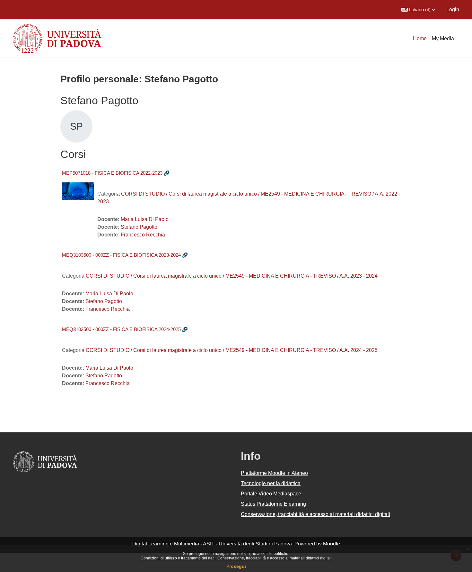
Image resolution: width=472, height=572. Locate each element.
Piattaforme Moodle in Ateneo (274, 473)
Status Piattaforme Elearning (273, 504)
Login (452, 9)
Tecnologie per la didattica (271, 483)
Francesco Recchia (143, 234)
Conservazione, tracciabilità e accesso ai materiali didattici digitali (274, 558)
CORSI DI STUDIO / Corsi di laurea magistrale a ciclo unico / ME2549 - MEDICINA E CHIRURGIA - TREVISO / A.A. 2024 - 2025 (232, 350)
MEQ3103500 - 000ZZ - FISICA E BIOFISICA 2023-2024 (121, 255)
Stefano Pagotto (139, 227)
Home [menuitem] (420, 38)
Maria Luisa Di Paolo (145, 219)
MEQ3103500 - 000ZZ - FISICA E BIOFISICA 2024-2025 (121, 329)
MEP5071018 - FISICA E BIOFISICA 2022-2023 (112, 173)
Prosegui (236, 566)
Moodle (331, 544)
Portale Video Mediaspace (271, 493)
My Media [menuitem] (443, 38)
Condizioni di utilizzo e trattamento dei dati (178, 558)
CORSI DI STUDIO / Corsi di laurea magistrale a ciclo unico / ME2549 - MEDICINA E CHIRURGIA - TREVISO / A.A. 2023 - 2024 (232, 276)
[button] (418, 9)
